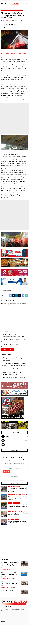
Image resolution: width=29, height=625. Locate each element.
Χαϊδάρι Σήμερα (8, 20)
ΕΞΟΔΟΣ (16, 519)
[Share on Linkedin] (16, 295)
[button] (2, 3)
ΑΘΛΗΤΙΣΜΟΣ (12, 10)
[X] (4, 607)
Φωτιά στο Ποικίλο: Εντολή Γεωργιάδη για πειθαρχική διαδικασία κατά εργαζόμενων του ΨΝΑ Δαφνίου (17, 506)
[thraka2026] (14, 385)
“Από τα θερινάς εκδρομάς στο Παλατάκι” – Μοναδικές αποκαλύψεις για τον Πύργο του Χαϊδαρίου (17, 490)
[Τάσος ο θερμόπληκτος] (24, 592)
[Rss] (10, 607)
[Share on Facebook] (4, 25)
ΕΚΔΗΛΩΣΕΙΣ (11, 519)
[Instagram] (14, 440)
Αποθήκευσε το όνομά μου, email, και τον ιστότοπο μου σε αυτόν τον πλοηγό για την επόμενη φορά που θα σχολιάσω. (14, 335)
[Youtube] (14, 444)
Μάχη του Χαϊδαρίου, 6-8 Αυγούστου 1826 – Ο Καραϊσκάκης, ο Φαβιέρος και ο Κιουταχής (17, 498)
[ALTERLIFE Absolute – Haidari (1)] (14, 425)
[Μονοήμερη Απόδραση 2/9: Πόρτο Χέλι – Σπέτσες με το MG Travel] (24, 574)
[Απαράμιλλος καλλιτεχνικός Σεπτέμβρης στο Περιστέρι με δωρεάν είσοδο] (4, 522)
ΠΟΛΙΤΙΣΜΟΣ (11, 511)
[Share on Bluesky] (12, 25)
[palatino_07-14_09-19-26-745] (14, 262)
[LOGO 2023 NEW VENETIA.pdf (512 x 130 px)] (14, 272)
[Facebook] (14, 436)
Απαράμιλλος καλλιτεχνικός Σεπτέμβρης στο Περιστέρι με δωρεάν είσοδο (17, 522)
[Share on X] (7, 25)
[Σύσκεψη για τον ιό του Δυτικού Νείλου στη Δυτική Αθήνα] (24, 583)
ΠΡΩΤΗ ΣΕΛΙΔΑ (19, 10)
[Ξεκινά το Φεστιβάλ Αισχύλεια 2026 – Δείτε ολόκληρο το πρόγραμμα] (4, 514)
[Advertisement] (14, 118)
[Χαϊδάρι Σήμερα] (14, 3)
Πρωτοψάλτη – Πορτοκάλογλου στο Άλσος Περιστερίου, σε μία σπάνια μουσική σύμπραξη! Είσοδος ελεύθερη (13, 358)
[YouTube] (6, 607)
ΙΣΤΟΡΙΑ (10, 486)
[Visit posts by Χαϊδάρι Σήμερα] (2, 20)
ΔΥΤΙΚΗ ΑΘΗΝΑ (5, 10)
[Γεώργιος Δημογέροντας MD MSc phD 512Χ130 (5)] (14, 281)
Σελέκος (9, 290)
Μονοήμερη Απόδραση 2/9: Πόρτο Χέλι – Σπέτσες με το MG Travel (9, 574)
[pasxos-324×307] (12, 408)
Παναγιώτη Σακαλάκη (21, 611)
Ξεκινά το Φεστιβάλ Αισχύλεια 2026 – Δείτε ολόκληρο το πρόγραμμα (18, 513)
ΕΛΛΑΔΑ (10, 503)
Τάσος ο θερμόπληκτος (7, 591)
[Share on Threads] (9, 25)
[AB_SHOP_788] (14, 252)
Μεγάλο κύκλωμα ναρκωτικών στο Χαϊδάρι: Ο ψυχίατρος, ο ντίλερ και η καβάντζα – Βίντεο (10, 564)
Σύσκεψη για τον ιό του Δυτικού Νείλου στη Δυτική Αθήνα (9, 583)
